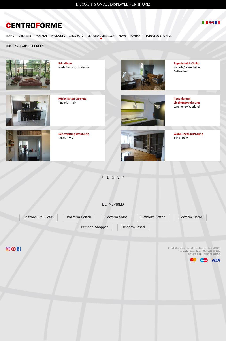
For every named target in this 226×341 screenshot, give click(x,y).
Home (10, 35)
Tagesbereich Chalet (187, 63)
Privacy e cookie (195, 254)
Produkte (58, 35)
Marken (41, 35)
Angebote (76, 35)
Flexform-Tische (191, 217)
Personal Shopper (159, 35)
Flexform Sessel (133, 227)
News (122, 35)
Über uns (24, 35)
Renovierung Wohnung (73, 134)
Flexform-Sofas (116, 217)
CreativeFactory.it (212, 254)
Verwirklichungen (30, 46)
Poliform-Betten (79, 217)
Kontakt (136, 35)
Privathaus (65, 63)
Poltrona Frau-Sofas (38, 217)
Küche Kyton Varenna (72, 99)
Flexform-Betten (153, 217)
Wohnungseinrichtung (188, 134)
